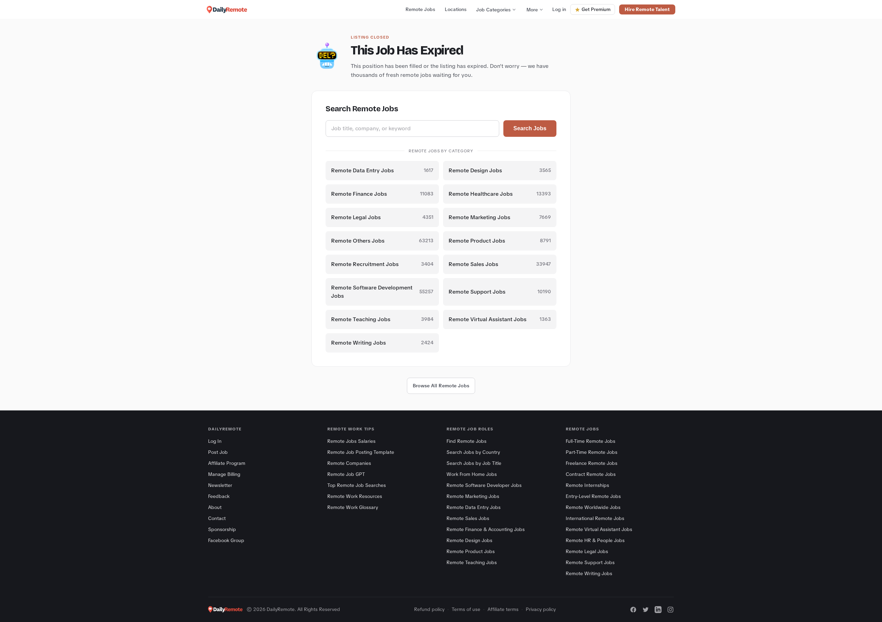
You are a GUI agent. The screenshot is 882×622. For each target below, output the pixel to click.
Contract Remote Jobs (591, 474)
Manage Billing (224, 474)
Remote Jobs (420, 9)
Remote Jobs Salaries (351, 441)
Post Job (218, 452)
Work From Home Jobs (472, 474)
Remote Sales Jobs (468, 518)
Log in (559, 9)
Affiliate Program (226, 463)
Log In (215, 441)
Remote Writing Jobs (589, 573)
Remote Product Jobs (471, 551)
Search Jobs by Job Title (474, 463)
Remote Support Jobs (590, 562)
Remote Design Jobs (469, 540)
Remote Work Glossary (352, 507)
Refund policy (429, 609)
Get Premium (596, 9)
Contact (217, 518)
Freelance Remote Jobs (591, 463)
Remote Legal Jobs (587, 551)
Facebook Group (226, 540)
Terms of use (466, 609)
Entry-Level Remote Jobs (593, 496)
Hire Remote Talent (647, 9)
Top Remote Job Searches (356, 485)
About (215, 507)
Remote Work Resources (354, 496)
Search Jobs (529, 128)
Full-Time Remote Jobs (590, 441)
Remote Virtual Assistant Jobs (599, 529)
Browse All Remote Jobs (441, 386)
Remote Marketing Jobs (473, 496)
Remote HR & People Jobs (595, 540)
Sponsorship (222, 529)
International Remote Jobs (595, 518)
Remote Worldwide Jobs (593, 507)
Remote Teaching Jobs (472, 562)
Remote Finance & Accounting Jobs (486, 529)
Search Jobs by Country (473, 452)
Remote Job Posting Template (360, 452)
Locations (455, 9)
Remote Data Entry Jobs (474, 507)
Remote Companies (349, 463)
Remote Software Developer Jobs (484, 485)
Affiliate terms (503, 609)
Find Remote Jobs (466, 441)
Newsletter (220, 485)
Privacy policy (541, 609)
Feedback (218, 496)
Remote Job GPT (346, 474)
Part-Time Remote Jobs (591, 452)
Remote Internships (587, 485)
